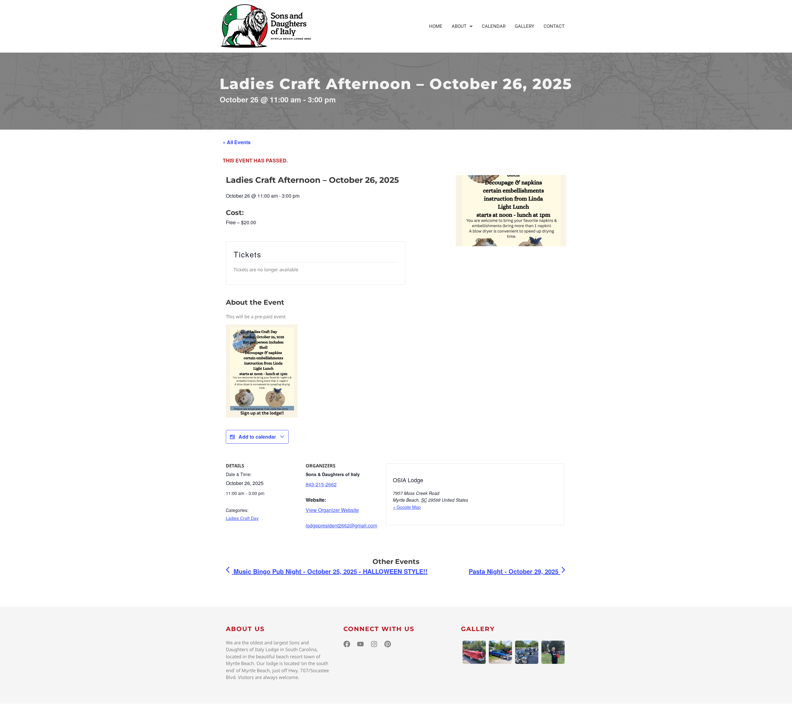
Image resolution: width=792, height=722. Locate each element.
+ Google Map (407, 507)
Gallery (524, 26)
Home (435, 26)
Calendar (494, 26)
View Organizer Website (332, 510)
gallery (478, 629)
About (459, 26)
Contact (554, 26)
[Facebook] (346, 644)
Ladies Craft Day (242, 518)
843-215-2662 (321, 484)
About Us (245, 629)
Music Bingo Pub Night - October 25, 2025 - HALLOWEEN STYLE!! (330, 571)
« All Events (237, 142)
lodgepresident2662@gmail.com (341, 525)
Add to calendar (257, 436)
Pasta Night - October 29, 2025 (514, 571)
